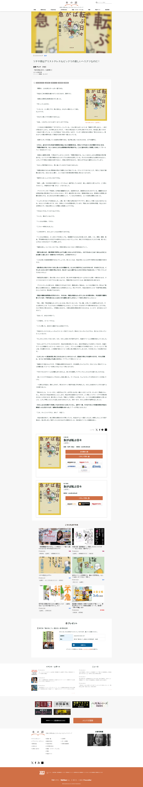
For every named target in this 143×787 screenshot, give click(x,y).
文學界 (63, 738)
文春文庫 (60, 82)
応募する (79, 645)
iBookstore (84, 504)
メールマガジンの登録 (87, 649)
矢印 (110, 689)
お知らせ (34, 746)
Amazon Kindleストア (71, 504)
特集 (89, 9)
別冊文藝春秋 (65, 743)
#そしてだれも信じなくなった (51, 580)
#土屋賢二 (41, 580)
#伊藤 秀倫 (41, 553)
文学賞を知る (64, 9)
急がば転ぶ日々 (40, 82)
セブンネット (96, 462)
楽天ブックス (84, 462)
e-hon (84, 466)
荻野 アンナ (37, 67)
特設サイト (97, 9)
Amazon (71, 462)
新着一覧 (48, 738)
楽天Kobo (96, 504)
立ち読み (83, 452)
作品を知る (53, 9)
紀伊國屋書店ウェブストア (71, 466)
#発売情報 (81, 612)
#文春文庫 (39, 72)
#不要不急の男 (48, 610)
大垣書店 (84, 470)
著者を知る (43, 9)
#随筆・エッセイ (43, 74)
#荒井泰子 (61, 580)
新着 (35, 9)
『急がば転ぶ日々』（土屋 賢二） (93, 122)
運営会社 (34, 743)
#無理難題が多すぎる (55, 553)
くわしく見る (83, 456)
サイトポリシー (36, 738)
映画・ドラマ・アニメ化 (77, 9)
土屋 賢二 (47, 82)
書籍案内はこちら (55, 720)
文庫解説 (66, 82)
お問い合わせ (35, 748)
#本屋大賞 (91, 553)
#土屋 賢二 (47, 553)
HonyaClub (96, 466)
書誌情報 (107, 9)
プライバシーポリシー (38, 741)
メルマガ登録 (87, 720)
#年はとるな (75, 582)
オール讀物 (65, 741)
